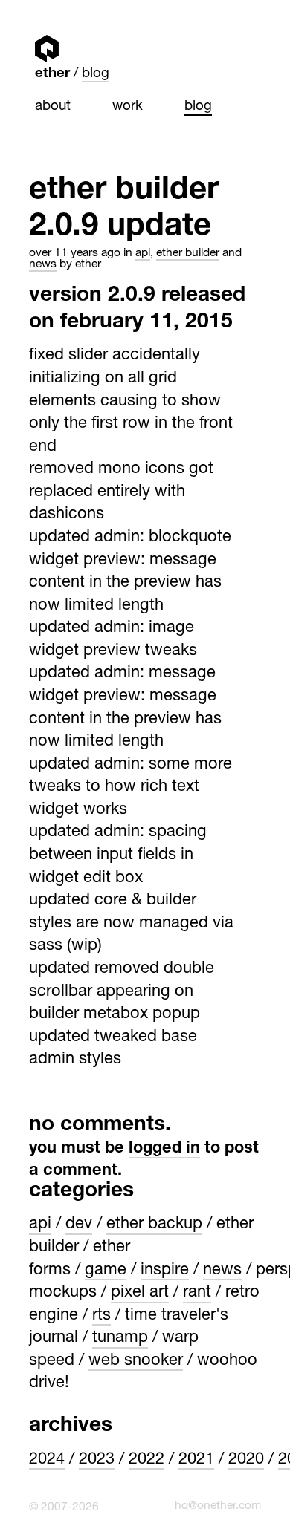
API (142, 253)
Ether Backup (154, 1224)
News (43, 264)
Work (127, 107)
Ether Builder (187, 253)
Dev (78, 1224)
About (53, 107)
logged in (164, 1149)
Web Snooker (135, 1361)
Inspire (165, 1270)
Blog (95, 74)
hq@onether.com (218, 1506)
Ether (46, 48)
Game (105, 1270)
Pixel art (140, 1293)
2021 (196, 1460)
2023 (97, 1460)
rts (101, 1316)
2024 (47, 1460)
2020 (246, 1460)
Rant (197, 1293)
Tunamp (120, 1338)
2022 (146, 1460)
